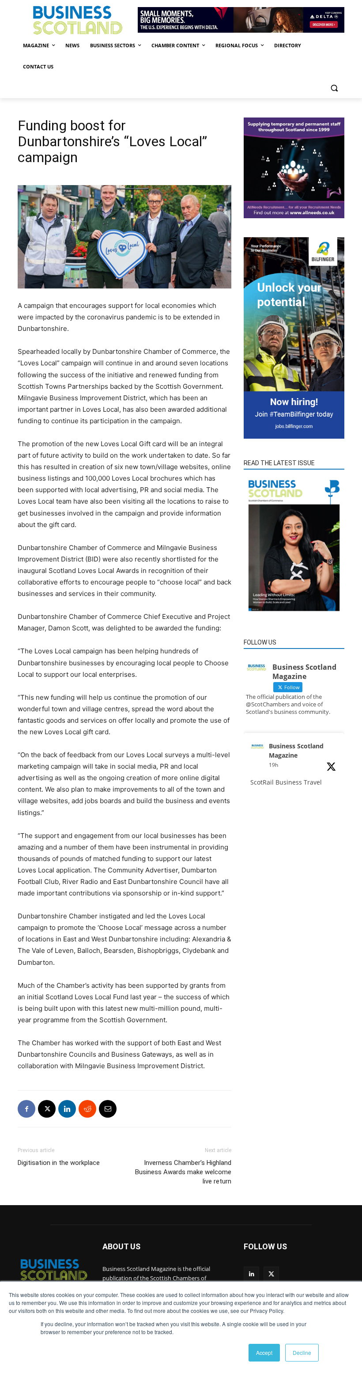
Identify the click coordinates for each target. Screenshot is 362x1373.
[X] (47, 1109)
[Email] (108, 1109)
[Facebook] (26, 1109)
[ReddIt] (87, 1109)
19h (273, 765)
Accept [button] (264, 1352)
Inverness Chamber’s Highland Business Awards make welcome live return (183, 1172)
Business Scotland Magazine (296, 750)
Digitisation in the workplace (59, 1163)
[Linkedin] (67, 1109)
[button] (334, 88)
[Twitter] (271, 1274)
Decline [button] (302, 1352)
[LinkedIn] (251, 1274)
